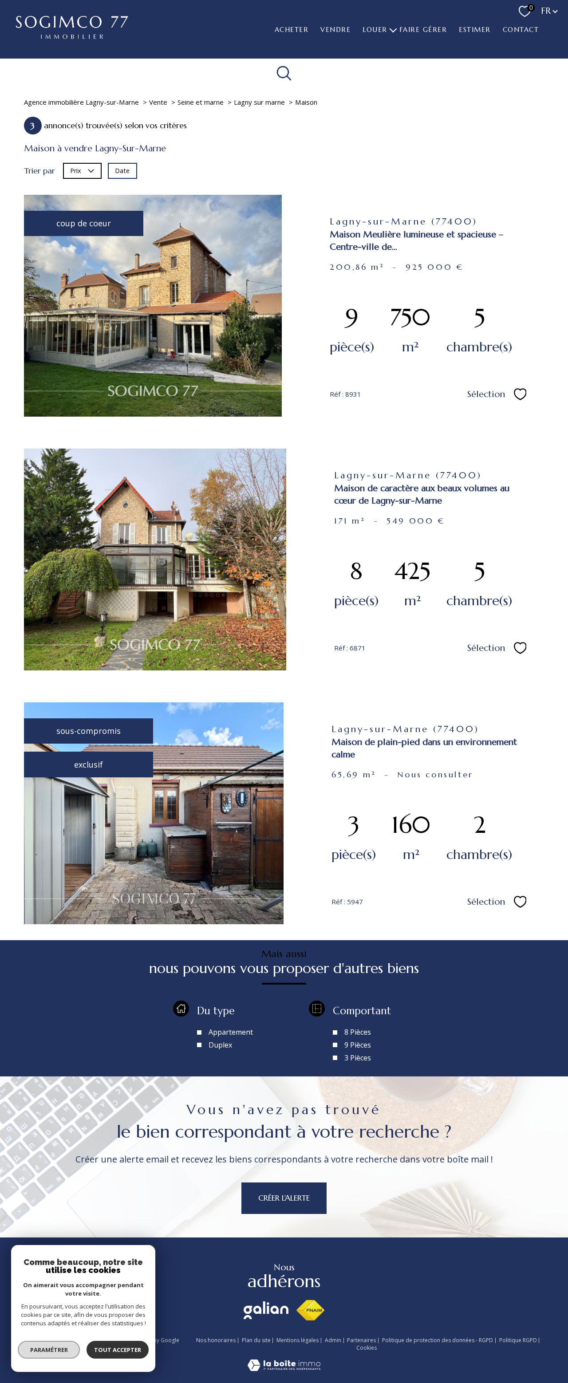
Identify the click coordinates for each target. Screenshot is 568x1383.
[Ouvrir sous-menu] (393, 29)
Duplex (220, 1045)
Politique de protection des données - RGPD (437, 1340)
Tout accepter (117, 1350)
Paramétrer (49, 1350)
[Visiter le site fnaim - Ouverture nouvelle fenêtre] (310, 1310)
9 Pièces (357, 1045)
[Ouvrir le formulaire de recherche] (284, 73)
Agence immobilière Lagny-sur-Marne (81, 102)
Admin (333, 1340)
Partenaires (361, 1340)
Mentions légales (297, 1340)
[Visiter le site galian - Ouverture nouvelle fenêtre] (266, 1310)
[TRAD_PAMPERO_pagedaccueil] (72, 36)
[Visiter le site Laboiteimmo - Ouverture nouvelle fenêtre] (284, 1368)
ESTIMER (475, 29)
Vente (158, 102)
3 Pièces (357, 1058)
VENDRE (335, 29)
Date (122, 170)
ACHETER (291, 29)
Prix (75, 170)
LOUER (375, 29)
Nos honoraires (216, 1340)
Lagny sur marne (259, 102)
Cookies (366, 1348)
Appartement (231, 1032)
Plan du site (256, 1340)
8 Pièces (357, 1032)
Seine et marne (201, 102)
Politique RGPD (518, 1340)
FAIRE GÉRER (423, 29)
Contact (520, 29)
